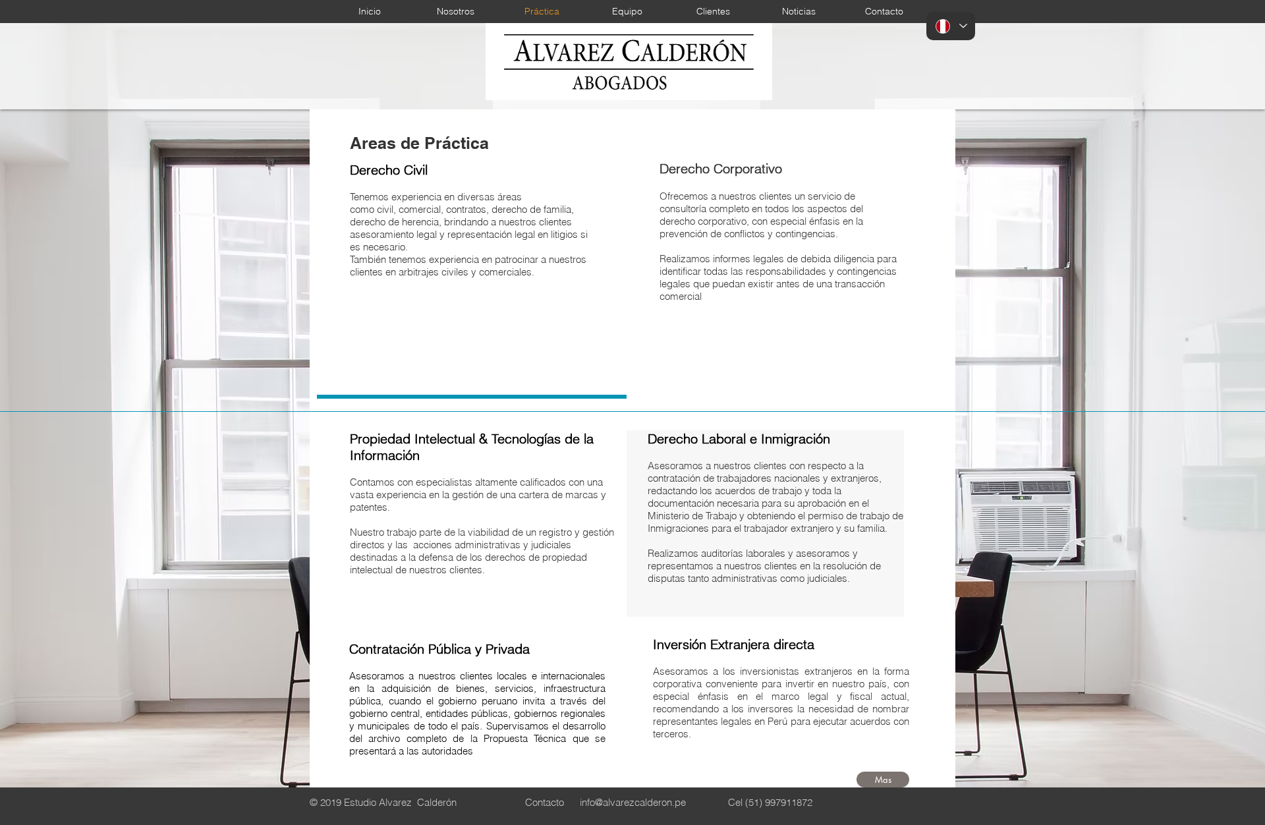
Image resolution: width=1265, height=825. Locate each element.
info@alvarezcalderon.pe (633, 802)
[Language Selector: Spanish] (950, 26)
